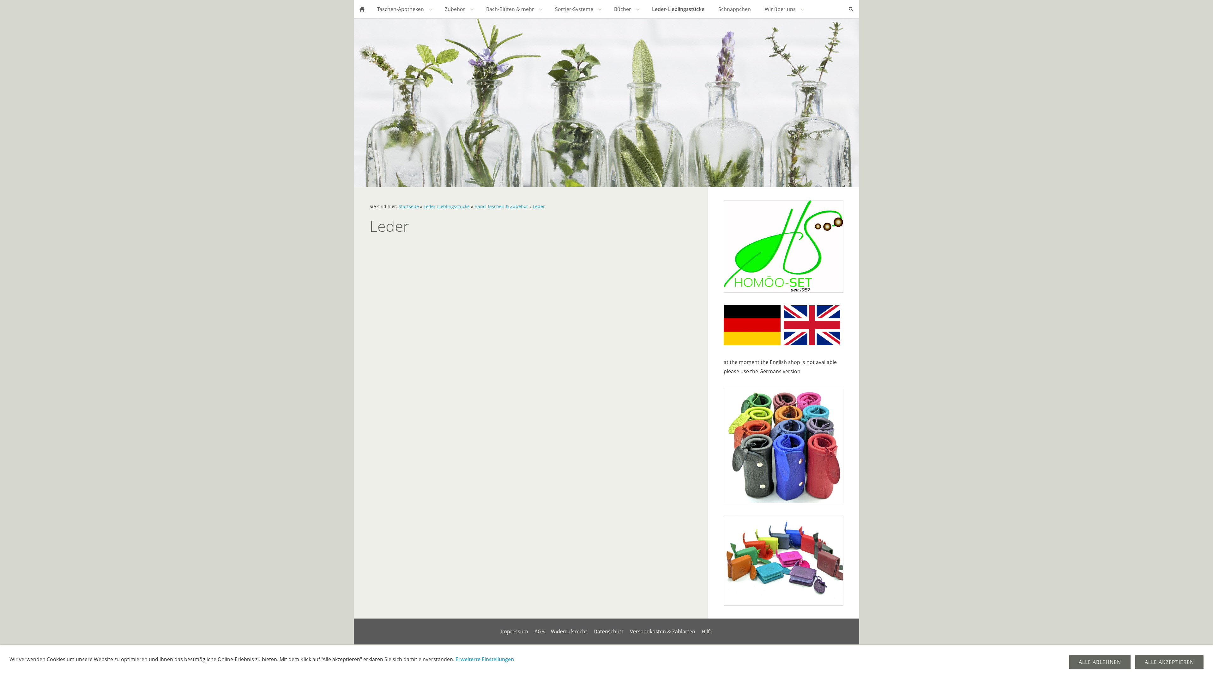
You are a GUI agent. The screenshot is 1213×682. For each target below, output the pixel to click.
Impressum (514, 631)
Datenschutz (609, 631)
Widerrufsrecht (569, 631)
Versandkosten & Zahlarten (662, 631)
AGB (539, 631)
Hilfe (707, 631)
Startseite (409, 206)
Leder (539, 206)
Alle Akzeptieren (1169, 662)
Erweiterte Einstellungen (485, 659)
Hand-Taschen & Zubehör (501, 206)
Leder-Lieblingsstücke (447, 206)
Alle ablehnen (1100, 662)
